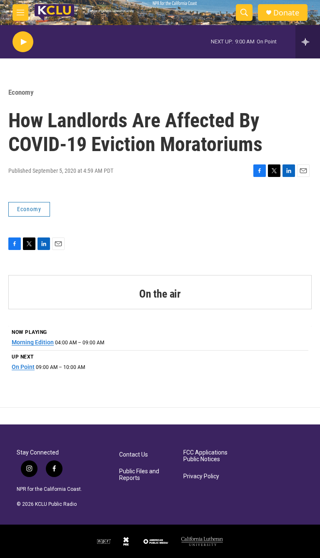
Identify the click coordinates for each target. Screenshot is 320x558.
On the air (160, 294)
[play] (23, 42)
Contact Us (133, 455)
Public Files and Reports (139, 474)
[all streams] (307, 41)
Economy (21, 92)
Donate (286, 12)
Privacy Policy (201, 476)
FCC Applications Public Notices (205, 455)
